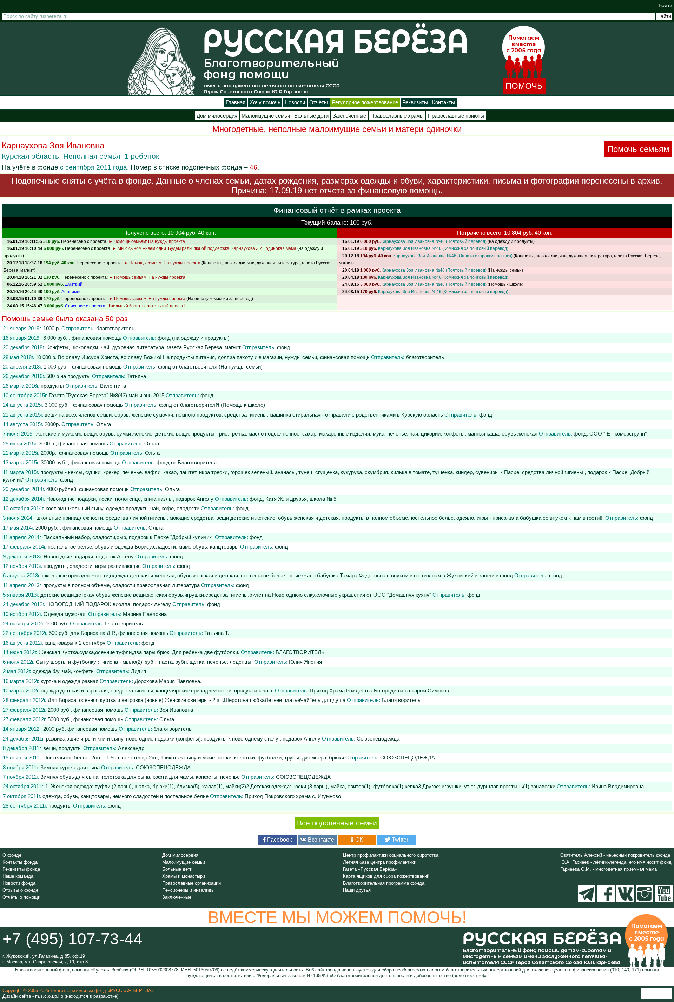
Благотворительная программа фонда (383, 883)
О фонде (11, 855)
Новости (295, 102)
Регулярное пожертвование (365, 102)
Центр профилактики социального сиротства (390, 855)
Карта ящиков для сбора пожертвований (386, 876)
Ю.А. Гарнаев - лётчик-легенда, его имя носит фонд (616, 862)
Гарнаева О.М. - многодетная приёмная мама (608, 869)
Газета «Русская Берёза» (370, 869)
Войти (665, 5)
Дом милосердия (217, 116)
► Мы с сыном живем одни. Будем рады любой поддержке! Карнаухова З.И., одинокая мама (204, 248)
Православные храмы (397, 116)
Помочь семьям (638, 149)
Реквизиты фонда (21, 869)
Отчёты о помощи (21, 897)
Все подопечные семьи (337, 823)
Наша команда (17, 876)
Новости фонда (18, 883)
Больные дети (311, 116)
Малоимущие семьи (266, 116)
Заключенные (349, 116)
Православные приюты (456, 116)
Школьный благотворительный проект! (146, 306)
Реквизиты (415, 102)
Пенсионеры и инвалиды (188, 890)
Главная (235, 102)
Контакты (443, 102)
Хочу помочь (265, 102)
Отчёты (318, 102)
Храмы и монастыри (183, 876)
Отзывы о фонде (20, 890)
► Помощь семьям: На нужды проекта (146, 241)
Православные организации (191, 883)
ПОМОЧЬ (524, 86)
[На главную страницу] (161, 61)
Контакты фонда (20, 862)
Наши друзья (357, 890)
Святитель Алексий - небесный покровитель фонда (615, 855)
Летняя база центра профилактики (379, 862)
